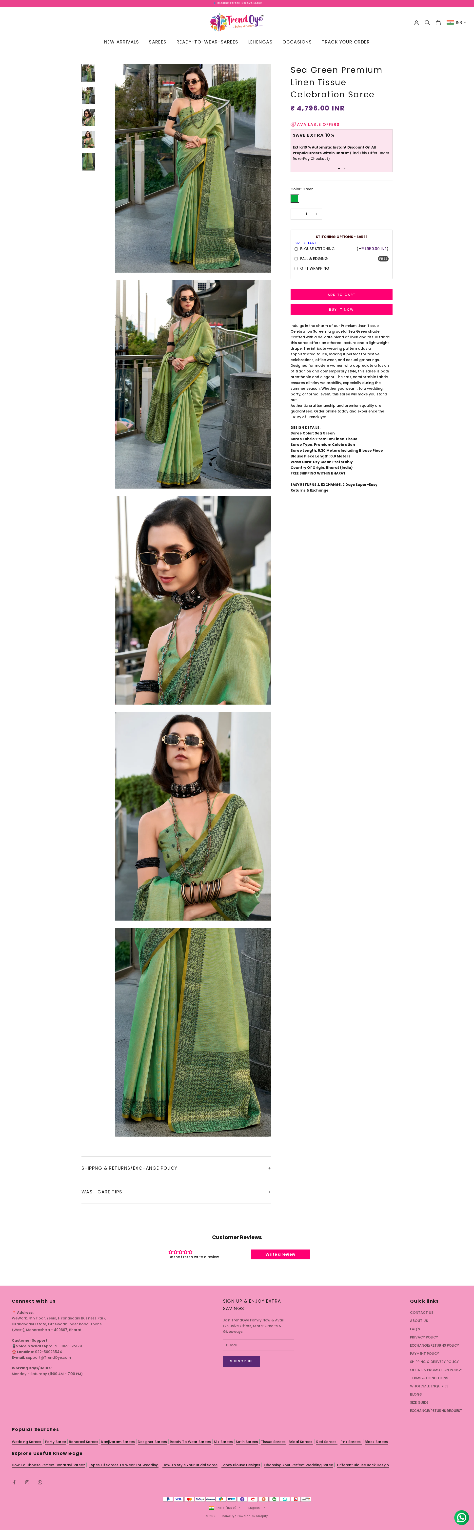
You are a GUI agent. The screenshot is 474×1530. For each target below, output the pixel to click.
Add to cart (342, 294)
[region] (341, 148)
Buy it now (341, 309)
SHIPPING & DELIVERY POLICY (434, 1361)
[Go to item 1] (88, 73)
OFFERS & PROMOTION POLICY (436, 1369)
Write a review (280, 1254)
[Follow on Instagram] (27, 1482)
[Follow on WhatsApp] (40, 1482)
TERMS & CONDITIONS (429, 1378)
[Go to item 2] (88, 95)
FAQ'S (415, 1329)
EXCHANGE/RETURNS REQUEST (436, 1410)
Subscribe (241, 1361)
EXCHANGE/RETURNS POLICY (434, 1345)
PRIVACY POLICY (424, 1337)
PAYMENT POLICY (424, 1353)
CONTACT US (421, 1312)
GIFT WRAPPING (314, 268)
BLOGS (416, 1394)
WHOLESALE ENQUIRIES (429, 1386)
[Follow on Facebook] (14, 1482)
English (254, 1508)
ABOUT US (419, 1320)
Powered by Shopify (252, 1516)
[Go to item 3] (88, 117)
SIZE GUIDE (419, 1402)
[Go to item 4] (88, 139)
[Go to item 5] (88, 162)
